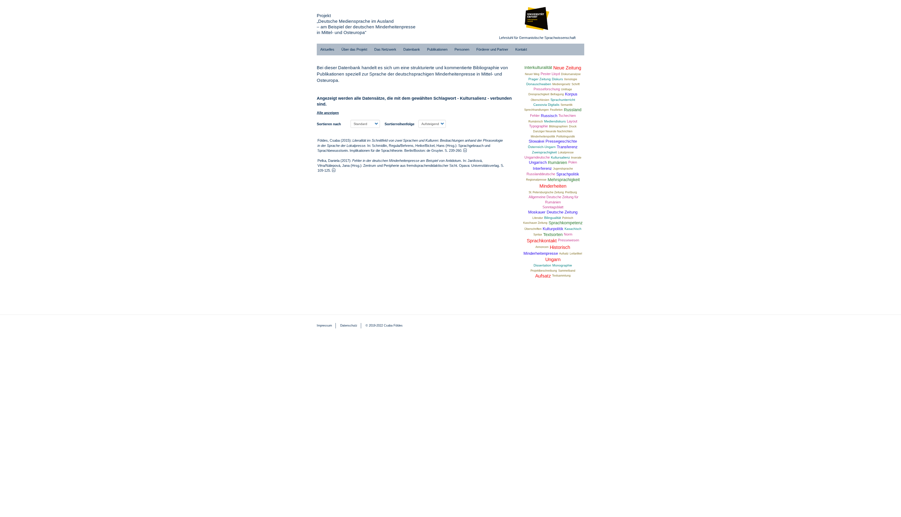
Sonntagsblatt (552, 207)
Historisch (560, 247)
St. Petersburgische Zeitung (546, 192)
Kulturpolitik (553, 229)
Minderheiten (552, 186)
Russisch (549, 116)
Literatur (537, 218)
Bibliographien (558, 126)
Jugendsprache (563, 168)
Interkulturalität (538, 67)
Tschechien (567, 116)
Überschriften (533, 229)
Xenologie (570, 79)
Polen (572, 162)
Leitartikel (576, 253)
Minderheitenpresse (540, 253)
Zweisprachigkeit (544, 152)
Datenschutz (348, 325)
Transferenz (567, 147)
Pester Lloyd (550, 74)
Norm (568, 234)
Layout (572, 121)
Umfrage (566, 89)
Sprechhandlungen (536, 109)
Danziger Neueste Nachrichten (553, 131)
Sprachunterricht (562, 100)
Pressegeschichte (561, 141)
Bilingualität (552, 218)
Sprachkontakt (542, 240)
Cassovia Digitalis (546, 104)
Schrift (576, 84)
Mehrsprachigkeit (564, 179)
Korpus (571, 94)
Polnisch (567, 218)
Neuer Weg (532, 74)
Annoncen (542, 247)
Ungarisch (538, 162)
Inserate (576, 157)
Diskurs (557, 79)
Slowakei (536, 141)
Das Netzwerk (385, 49)
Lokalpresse (566, 152)
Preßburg (571, 192)
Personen (461, 49)
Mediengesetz (561, 84)
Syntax (537, 234)
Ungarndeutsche (537, 157)
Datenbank (411, 49)
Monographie (562, 265)
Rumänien (557, 162)
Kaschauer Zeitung (535, 222)
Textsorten (553, 234)
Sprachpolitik (567, 174)
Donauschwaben (538, 84)
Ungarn (553, 259)
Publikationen (437, 49)
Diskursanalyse (571, 74)
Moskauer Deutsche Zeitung (552, 212)
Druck (572, 126)
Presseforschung (547, 89)
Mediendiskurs (555, 121)
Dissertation (542, 265)
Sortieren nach (329, 124)
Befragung (557, 94)
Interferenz (542, 168)
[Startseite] (537, 18)
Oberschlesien (540, 100)
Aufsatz (564, 253)
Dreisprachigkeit (538, 94)
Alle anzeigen (328, 113)
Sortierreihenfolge (399, 124)
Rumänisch (535, 121)
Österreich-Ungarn (542, 147)
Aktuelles (327, 49)
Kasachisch (573, 229)
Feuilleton (556, 109)
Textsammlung (561, 275)
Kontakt (521, 49)
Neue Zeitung (567, 67)
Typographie (538, 126)
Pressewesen (568, 240)
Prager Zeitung (539, 79)
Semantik (567, 104)
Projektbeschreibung (544, 270)
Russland (572, 109)
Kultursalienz (560, 157)
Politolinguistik (565, 136)
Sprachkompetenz (566, 222)
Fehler (535, 116)
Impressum (324, 325)
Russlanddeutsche (541, 174)
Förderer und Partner (492, 49)
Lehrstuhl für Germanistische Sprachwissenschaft (537, 38)
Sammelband (566, 270)
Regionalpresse (536, 179)
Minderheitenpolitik (543, 136)
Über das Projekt (354, 49)
